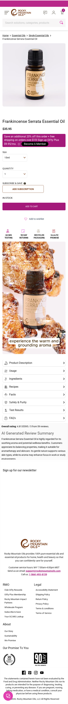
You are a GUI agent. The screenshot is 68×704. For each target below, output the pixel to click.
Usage (13, 370)
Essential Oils (18, 35)
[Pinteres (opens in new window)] (30, 672)
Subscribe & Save (12, 612)
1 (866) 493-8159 (38, 574)
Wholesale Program (13, 607)
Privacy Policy (42, 604)
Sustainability (10, 636)
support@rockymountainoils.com (43, 571)
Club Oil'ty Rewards (13, 590)
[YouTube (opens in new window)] (42, 672)
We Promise (10, 640)
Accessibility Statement (47, 590)
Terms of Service (43, 613)
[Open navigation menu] (6, 12)
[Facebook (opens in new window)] (24, 672)
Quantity (7, 168)
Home (5, 35)
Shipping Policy (43, 594)
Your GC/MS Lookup (13, 616)
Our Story (8, 631)
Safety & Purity (18, 402)
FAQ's (12, 418)
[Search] (62, 23)
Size (4, 152)
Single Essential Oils (39, 35)
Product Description (20, 362)
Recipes (13, 386)
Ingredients (15, 378)
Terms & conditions (45, 608)
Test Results (16, 410)
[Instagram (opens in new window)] (36, 672)
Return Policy (42, 599)
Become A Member (35, 144)
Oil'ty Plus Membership (15, 594)
